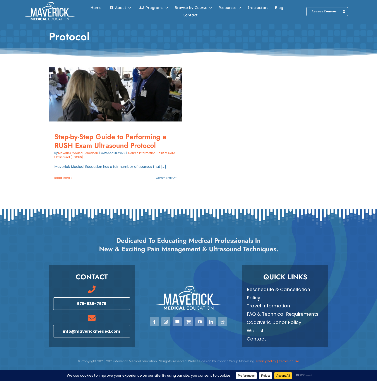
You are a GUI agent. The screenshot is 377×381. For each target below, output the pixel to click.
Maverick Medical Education (78, 153)
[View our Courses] (188, 321)
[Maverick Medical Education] (50, 3)
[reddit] (222, 321)
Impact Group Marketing (235, 361)
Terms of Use (289, 361)
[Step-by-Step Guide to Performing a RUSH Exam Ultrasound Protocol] (115, 94)
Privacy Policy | (267, 361)
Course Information (142, 153)
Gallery (119, 94)
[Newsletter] (177, 321)
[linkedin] (211, 321)
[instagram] (165, 321)
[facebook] (154, 321)
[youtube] (199, 321)
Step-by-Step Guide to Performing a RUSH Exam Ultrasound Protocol (111, 94)
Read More (62, 178)
